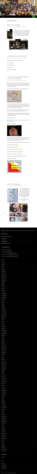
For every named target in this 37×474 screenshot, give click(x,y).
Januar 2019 (3, 388)
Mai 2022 (2, 340)
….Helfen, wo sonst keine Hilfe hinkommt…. (17, 78)
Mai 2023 (2, 323)
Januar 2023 (3, 328)
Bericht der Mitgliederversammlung (6, 236)
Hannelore (15, 80)
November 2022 (3, 331)
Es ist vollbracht (3, 239)
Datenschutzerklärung (4, 472)
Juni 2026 (2, 264)
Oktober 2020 (3, 366)
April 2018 (3, 400)
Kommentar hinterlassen (23, 26)
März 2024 (3, 305)
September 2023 (3, 316)
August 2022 (3, 335)
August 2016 (3, 423)
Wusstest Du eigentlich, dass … (13, 256)
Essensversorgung (4, 238)
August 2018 (3, 395)
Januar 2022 (3, 345)
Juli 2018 (2, 397)
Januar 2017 (3, 414)
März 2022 (3, 343)
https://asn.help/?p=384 (18, 153)
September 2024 (3, 297)
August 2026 (3, 262)
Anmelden (3, 463)
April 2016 (3, 426)
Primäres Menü (36, 17)
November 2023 (3, 312)
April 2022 (3, 342)
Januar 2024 (3, 309)
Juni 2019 (2, 385)
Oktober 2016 (3, 419)
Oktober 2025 (3, 278)
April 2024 (3, 304)
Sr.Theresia (15, 26)
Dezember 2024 (3, 293)
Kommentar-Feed (4, 466)
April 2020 (3, 374)
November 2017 (3, 407)
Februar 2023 (3, 326)
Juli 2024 (2, 300)
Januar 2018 (3, 404)
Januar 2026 (3, 273)
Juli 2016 (2, 424)
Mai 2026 (2, 266)
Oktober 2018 (3, 392)
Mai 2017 (2, 412)
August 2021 (3, 354)
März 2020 (3, 376)
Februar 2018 (3, 402)
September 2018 (3, 393)
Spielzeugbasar (13, 25)
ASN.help (3, 16)
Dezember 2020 (3, 362)
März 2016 (3, 428)
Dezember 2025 (3, 274)
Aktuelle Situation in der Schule (6, 243)
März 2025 (3, 288)
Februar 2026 (3, 271)
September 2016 (3, 421)
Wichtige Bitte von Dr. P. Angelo (13, 254)
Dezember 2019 (3, 378)
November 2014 (3, 450)
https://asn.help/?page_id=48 (18, 151)
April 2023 (3, 324)
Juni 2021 (2, 357)
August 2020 (3, 369)
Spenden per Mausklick (17, 56)
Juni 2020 (2, 371)
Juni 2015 (2, 442)
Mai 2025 (2, 285)
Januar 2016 (3, 431)
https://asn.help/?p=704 (15, 146)
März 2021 (3, 359)
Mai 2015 (2, 443)
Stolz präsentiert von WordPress (12, 472)
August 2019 (3, 383)
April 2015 (3, 445)
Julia (26, 190)
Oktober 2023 (3, 314)
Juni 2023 (2, 321)
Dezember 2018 (3, 390)
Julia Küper (20, 31)
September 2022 (3, 333)
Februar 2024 (3, 307)
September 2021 (3, 352)
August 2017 (3, 409)
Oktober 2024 (3, 295)
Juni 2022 (2, 338)
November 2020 (3, 364)
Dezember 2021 (3, 347)
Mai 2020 (2, 373)
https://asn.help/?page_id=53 (17, 149)
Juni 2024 (2, 302)
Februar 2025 (3, 290)
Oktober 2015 (3, 435)
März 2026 (3, 269)
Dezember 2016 (3, 416)
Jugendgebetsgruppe (4, 241)
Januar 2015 (3, 447)
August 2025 (3, 281)
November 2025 (3, 276)
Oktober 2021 (3, 350)
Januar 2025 (3, 292)
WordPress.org (3, 468)
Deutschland (9, 249)
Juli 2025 (2, 283)
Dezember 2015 (3, 433)
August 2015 (3, 438)
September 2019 (3, 381)
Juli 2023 (2, 319)
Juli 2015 (2, 440)
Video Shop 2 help (10, 67)
